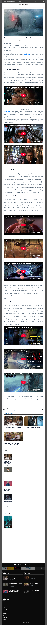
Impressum (9, 1)
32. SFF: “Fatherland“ (35, 590)
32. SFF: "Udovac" (34, 583)
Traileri (4, 611)
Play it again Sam (6, 607)
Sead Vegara (7, 40)
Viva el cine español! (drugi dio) (34, 410)
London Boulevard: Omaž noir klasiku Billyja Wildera (8, 462)
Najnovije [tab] (8, 450)
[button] (43, 5)
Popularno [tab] (6, 451)
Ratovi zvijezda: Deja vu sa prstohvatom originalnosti (23, 38)
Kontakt (20, 1)
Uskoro (6, 513)
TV (4, 615)
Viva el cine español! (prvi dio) (12, 410)
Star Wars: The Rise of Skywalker (37, 40)
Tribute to (5, 613)
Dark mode (36, 1)
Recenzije (27, 573)
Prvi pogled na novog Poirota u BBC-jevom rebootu (8, 476)
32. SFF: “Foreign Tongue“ (36, 576)
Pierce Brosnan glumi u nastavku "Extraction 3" (7, 489)
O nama (4, 1)
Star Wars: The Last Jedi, (29, 40)
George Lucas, (23, 40)
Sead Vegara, (19, 40)
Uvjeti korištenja (14, 1)
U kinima (5, 617)
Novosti (4, 605)
